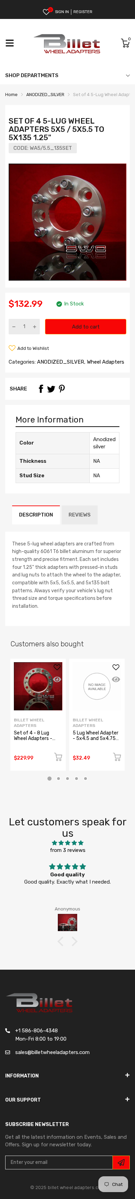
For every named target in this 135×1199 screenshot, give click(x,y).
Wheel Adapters (105, 362)
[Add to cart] (58, 758)
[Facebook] (41, 389)
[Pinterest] (61, 389)
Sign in (62, 12)
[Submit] (121, 1162)
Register (82, 12)
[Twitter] (51, 389)
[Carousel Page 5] (85, 778)
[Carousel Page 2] (58, 778)
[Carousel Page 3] (67, 778)
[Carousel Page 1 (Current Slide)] (49, 778)
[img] (67, 843)
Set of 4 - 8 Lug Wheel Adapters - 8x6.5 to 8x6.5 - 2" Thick (35, 741)
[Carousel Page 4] (76, 778)
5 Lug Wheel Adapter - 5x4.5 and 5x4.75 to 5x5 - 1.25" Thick (95, 738)
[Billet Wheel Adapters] (67, 43)
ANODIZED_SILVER (60, 362)
